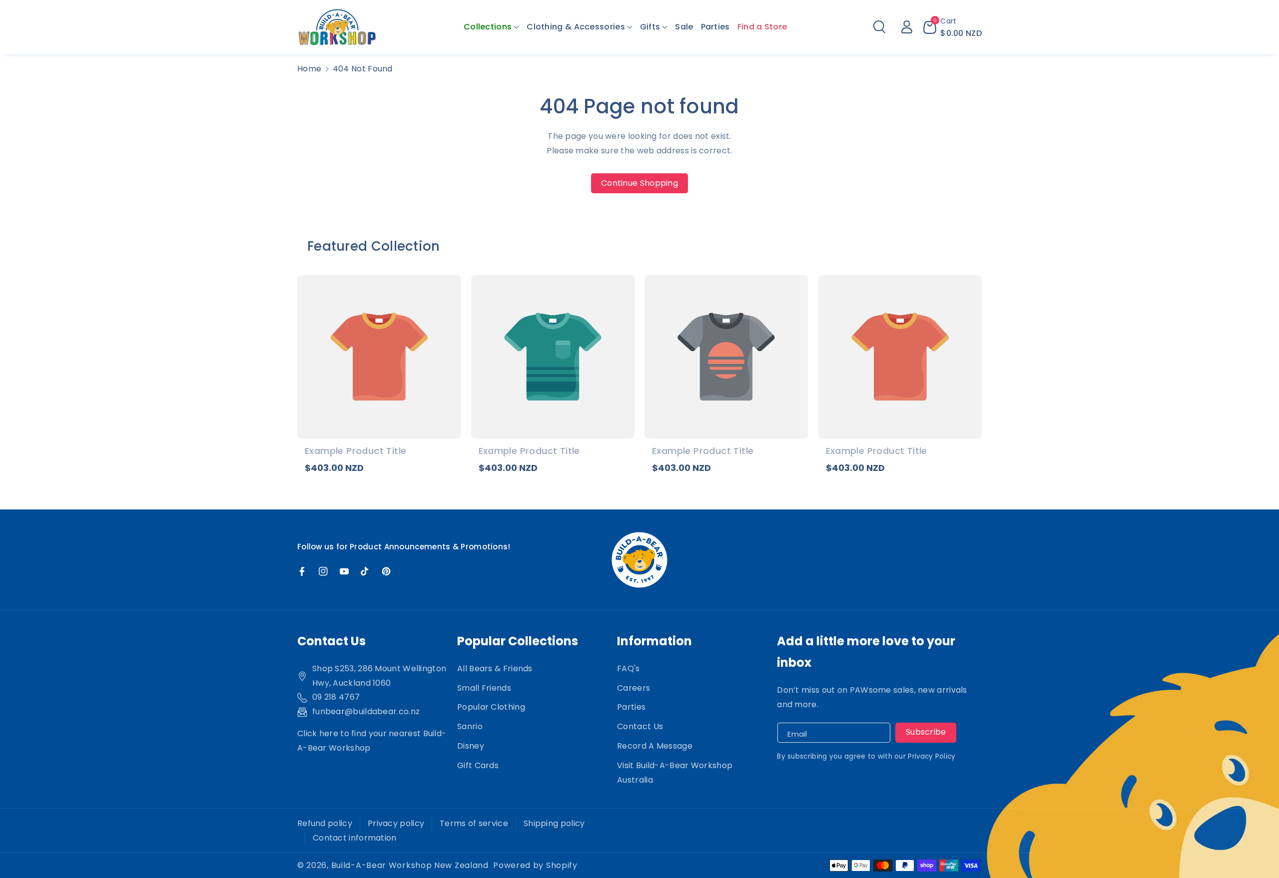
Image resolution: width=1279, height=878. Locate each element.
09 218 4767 (336, 697)
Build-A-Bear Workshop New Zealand (410, 865)
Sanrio (470, 726)
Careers (633, 688)
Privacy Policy (931, 756)
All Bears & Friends (495, 668)
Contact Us (640, 726)
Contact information (355, 838)
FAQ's (628, 668)
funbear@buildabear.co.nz (366, 711)
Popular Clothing (491, 707)
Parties (631, 707)
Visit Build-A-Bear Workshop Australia (674, 773)
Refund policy (324, 823)
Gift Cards (478, 765)
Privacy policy (396, 823)
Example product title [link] (355, 450)
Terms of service (474, 823)
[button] (491, 27)
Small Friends (484, 688)
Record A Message (654, 746)
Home (309, 68)
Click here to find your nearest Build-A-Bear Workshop (371, 741)
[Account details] (906, 27)
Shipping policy (554, 823)
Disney (470, 746)
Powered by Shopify (535, 865)
